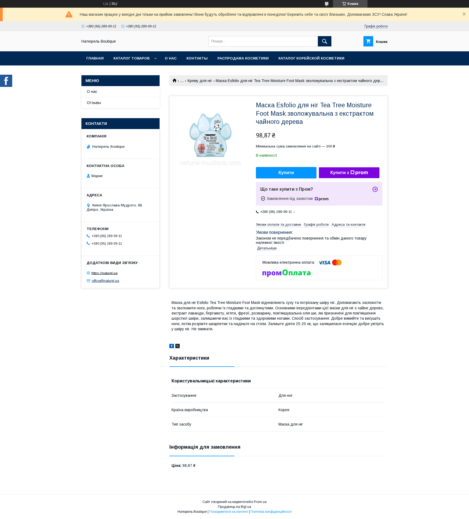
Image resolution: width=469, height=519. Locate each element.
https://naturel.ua (104, 273)
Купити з (339, 172)
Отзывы (94, 102)
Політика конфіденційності (271, 512)
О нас (171, 58)
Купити (286, 172)
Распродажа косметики (243, 58)
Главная (95, 58)
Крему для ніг (200, 80)
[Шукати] (324, 41)
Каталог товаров (131, 58)
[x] (177, 347)
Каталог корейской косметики (311, 58)
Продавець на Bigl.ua (234, 507)
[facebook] (171, 347)
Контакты (197, 58)
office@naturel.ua (105, 281)
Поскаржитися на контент (228, 512)
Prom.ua (260, 502)
